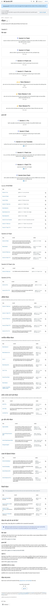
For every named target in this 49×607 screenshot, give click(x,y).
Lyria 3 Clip (4, 408)
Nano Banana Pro (5, 215)
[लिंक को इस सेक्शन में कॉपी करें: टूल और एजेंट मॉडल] (14, 419)
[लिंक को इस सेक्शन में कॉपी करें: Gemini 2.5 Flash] (13, 234)
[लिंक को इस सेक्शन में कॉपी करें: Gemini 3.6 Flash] (31, 38)
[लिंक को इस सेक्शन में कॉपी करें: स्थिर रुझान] (7, 32)
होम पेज (2, 17)
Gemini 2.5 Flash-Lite (6, 271)
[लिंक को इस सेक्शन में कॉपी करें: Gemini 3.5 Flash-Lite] (32, 61)
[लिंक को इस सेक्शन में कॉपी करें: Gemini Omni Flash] (31, 175)
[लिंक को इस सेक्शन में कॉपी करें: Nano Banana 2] (31, 82)
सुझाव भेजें (24, 588)
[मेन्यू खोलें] (2, 1)
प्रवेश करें (46, 1)
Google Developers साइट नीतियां (23, 593)
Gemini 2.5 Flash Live (6, 252)
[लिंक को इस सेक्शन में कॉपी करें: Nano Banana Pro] (31, 106)
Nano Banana (5, 246)
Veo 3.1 (3, 359)
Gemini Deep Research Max (7, 440)
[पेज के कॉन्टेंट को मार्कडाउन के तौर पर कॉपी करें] (7, 21)
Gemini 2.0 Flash (5, 498)
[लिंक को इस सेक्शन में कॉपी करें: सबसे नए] (6, 554)
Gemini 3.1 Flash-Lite (6, 204)
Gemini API (7, 17)
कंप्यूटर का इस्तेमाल (5, 426)
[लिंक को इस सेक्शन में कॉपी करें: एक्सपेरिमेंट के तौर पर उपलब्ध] (15, 565)
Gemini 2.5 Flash (5, 240)
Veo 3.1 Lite (4, 370)
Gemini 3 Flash (5, 200)
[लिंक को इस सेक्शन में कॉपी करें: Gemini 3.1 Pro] (30, 120)
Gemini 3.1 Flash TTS (6, 227)
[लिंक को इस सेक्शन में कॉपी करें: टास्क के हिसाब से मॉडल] (16, 454)
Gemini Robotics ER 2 (6, 470)
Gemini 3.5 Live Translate (7, 219)
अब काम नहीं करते (10, 490)
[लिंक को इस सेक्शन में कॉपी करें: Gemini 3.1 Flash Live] (32, 152)
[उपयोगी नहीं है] (25, 586)
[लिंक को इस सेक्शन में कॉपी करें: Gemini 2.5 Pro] (12, 278)
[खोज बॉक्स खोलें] (31, 1)
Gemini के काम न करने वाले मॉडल (25, 580)
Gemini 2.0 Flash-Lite (6, 503)
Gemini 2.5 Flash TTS (6, 257)
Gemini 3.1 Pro (5, 192)
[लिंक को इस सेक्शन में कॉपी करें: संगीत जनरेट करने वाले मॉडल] (19, 395)
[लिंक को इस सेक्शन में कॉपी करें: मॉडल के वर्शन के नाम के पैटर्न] (19, 520)
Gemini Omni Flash (5, 377)
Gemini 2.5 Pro (5, 284)
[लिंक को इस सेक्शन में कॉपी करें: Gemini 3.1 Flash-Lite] (32, 71)
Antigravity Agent (5, 444)
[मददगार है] (23, 586)
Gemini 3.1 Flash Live (6, 223)
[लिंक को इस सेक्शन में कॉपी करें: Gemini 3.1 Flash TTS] (32, 164)
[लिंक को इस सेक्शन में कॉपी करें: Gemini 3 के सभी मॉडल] (13, 186)
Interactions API (6, 6)
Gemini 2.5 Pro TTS (6, 290)
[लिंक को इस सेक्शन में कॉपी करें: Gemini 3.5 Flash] (31, 50)
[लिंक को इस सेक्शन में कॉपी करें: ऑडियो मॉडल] (10, 297)
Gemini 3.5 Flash (5, 196)
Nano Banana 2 (5, 208)
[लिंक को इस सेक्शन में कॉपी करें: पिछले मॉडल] (9, 487)
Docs (11, 17)
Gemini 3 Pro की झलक (6, 513)
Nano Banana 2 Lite (6, 211)
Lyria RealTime (5, 412)
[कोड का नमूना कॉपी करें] (46, 193)
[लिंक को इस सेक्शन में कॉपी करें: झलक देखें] (7, 115)
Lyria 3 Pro (4, 404)
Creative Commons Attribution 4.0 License (27, 592)
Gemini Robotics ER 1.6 (6, 477)
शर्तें (1, 601)
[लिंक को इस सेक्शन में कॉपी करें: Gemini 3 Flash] (30, 131)
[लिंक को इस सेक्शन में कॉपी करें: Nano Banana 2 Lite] (32, 94)
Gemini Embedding (6, 466)
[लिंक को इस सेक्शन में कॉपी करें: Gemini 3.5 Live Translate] (33, 142)
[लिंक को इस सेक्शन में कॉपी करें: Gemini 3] (8, 29)
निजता (4, 601)
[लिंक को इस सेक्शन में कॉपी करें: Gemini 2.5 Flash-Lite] (16, 264)
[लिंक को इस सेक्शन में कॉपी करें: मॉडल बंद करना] (11, 577)
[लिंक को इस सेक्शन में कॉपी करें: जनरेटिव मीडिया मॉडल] (15, 338)
